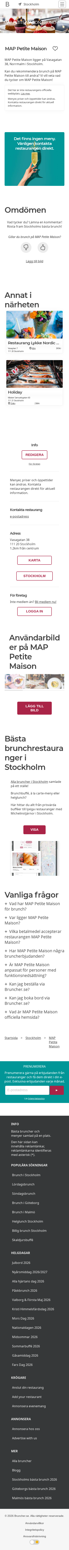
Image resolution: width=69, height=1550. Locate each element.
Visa (34, 830)
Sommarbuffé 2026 (26, 1346)
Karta (34, 560)
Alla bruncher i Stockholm (29, 782)
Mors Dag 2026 (23, 1318)
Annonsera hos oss (26, 1429)
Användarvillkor (34, 1523)
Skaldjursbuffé (22, 1240)
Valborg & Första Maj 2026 (31, 1300)
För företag (34, 463)
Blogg (16, 1470)
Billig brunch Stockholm (29, 1231)
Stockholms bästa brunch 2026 (34, 1479)
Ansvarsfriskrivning (34, 1536)
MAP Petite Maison (54, 1042)
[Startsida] (7, 4)
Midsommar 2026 (25, 1337)
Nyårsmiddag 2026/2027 (29, 1272)
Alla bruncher (22, 1461)
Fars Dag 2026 (22, 1365)
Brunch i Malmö (23, 1212)
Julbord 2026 (21, 1263)
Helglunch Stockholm (27, 1221)
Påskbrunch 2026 (24, 1290)
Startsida (11, 1038)
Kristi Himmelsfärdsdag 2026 (33, 1309)
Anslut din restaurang (28, 1387)
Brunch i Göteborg (25, 1203)
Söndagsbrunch (23, 1193)
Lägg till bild (34, 261)
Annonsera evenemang (29, 1406)
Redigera (34, 455)
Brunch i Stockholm (26, 1175)
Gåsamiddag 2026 (25, 1355)
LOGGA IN (34, 611)
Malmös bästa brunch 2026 (32, 1498)
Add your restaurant (27, 1397)
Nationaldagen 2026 (26, 1328)
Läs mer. (25, 93)
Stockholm (34, 576)
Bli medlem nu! (45, 602)
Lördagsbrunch (23, 1184)
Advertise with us (24, 1438)
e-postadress (19, 516)
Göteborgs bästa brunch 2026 (34, 1489)
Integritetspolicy (36, 1098)
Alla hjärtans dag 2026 (28, 1281)
